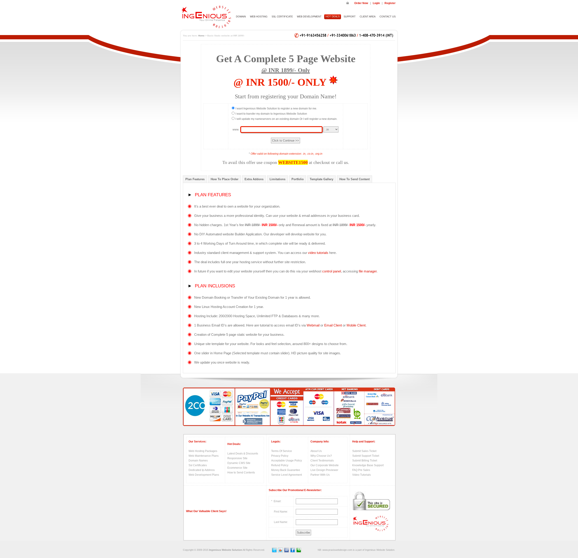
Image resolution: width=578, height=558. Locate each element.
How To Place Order (224, 179)
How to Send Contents (241, 472)
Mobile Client (356, 325)
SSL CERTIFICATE (282, 16)
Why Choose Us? (321, 455)
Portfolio (297, 179)
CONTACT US (388, 16)
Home (201, 35)
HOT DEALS (333, 16)
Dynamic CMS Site (238, 463)
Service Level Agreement (286, 474)
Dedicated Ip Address (202, 470)
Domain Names (198, 460)
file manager (368, 271)
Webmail (313, 325)
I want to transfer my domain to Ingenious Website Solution (271, 113)
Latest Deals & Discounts (242, 453)
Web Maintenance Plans (204, 455)
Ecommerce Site (237, 467)
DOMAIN (241, 16)
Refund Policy (279, 465)
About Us (316, 451)
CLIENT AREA (367, 16)
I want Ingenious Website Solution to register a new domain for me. (276, 108)
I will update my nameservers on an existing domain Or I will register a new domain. (286, 119)
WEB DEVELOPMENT (309, 16)
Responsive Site (237, 458)
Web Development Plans (204, 474)
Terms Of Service (281, 451)
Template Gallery (321, 179)
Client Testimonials (322, 460)
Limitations (277, 179)
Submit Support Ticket (365, 455)
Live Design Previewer (324, 470)
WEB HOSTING (259, 16)
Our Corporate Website (324, 465)
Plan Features (195, 179)
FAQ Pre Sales (361, 470)
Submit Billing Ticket (364, 460)
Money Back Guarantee (285, 470)
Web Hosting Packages (203, 451)
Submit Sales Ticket (364, 451)
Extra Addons (254, 179)
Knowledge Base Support (368, 465)
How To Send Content (354, 179)
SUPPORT (350, 16)
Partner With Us (320, 474)
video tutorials (318, 253)
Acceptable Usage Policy (286, 460)
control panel (331, 271)
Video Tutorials (361, 474)
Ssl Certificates (198, 465)
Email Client (333, 325)
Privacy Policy (279, 455)
